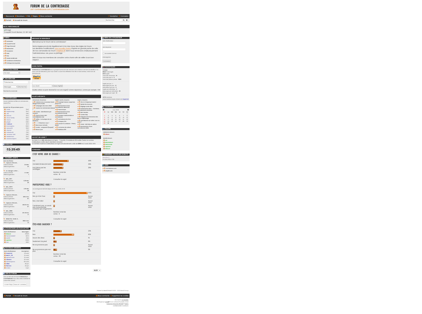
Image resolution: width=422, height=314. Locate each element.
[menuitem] (20, 16)
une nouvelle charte (63, 48)
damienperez (10, 261)
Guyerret (9, 253)
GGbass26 (9, 132)
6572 (27, 236)
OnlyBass (59, 51)
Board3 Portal (107, 290)
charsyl (8, 130)
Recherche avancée (10, 91)
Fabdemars (10, 136)
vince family (10, 118)
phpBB (107, 302)
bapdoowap (10, 111)
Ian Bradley (125, 300)
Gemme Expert (11, 138)
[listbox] (12, 73)
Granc (8, 268)
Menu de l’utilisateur (113, 38)
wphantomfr (10, 257)
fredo (8, 109)
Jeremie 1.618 (10, 134)
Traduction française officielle (114, 304)
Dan (7, 242)
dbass (107, 134)
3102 (27, 238)
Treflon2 (9, 124)
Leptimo (9, 240)
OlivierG (8, 259)
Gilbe (8, 264)
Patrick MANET (10, 236)
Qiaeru (126, 304)
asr (106, 140)
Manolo (8, 116)
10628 (27, 234)
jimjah (8, 122)
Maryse (8, 234)
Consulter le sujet (59, 179)
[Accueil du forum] (16, 8)
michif (8, 238)
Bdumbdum (109, 142)
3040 (27, 240)
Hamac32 (9, 128)
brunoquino (10, 126)
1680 (27, 242)
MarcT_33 (9, 255)
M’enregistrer (107, 57)
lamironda (108, 144)
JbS (7, 113)
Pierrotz (8, 266)
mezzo (8, 120)
